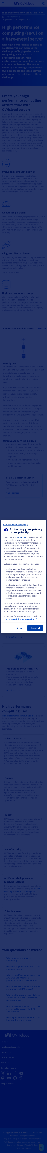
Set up (19, 628)
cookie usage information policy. (19, 619)
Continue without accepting (15, 524)
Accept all (35, 628)
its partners (22, 537)
